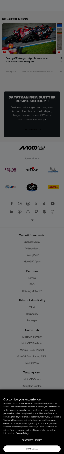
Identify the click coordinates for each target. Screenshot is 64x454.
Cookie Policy (22, 433)
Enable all (32, 449)
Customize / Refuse (32, 440)
